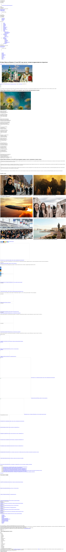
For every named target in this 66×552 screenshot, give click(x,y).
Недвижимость (3, 538)
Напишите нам (4, 516)
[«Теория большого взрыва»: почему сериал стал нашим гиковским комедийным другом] (7, 290)
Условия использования (5, 518)
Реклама (3, 517)
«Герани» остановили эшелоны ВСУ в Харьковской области (8, 494)
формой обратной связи (27, 528)
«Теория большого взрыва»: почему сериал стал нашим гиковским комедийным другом (11, 291)
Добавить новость (2, 10)
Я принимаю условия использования (6, 548)
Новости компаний (7, 32)
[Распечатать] (0, 87)
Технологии (4, 34)
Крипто (6, 41)
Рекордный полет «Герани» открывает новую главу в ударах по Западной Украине (11, 513)
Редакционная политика (5, 520)
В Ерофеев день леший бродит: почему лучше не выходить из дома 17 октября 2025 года (15, 468)
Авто (2, 58)
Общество (4, 27)
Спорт (4, 30)
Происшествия (3, 540)
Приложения (6, 36)
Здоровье (3, 55)
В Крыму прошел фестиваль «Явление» (5, 302)
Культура (4, 25)
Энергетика (6, 40)
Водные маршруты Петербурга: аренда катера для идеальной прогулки (9, 311)
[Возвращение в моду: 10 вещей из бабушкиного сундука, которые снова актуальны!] (7, 281)
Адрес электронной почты (4, 550)
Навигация (3, 0)
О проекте (3, 515)
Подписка (3, 521)
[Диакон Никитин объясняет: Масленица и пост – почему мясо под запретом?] (7, 322)
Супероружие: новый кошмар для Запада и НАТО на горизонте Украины (9, 500)
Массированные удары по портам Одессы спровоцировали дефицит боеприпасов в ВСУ (12, 511)
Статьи (4, 31)
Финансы (3, 54)
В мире (3, 20)
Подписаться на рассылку (4, 551)
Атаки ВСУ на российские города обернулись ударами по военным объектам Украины (11, 503)
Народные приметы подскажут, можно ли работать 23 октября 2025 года (12, 467)
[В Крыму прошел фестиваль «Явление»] (7, 301)
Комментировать (11, 241)
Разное (4, 29)
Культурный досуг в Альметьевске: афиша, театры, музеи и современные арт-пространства (43, 377)
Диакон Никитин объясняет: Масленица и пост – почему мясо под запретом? (10, 331)
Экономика (3, 18)
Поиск (3, 2)
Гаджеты (6, 35)
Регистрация (3, 9)
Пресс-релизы (7, 33)
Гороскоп (4, 24)
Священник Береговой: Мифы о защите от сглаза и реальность (8, 263)
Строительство (3, 543)
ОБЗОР (4, 15)
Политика (3, 19)
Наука (4, 26)
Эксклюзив (4, 43)
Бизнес (6, 39)
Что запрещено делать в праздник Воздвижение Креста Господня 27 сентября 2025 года (14, 469)
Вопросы (3, 522)
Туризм (4, 37)
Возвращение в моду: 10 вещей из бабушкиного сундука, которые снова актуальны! (11, 282)
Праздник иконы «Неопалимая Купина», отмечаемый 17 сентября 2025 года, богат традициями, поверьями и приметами (19, 471)
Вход (1, 9)
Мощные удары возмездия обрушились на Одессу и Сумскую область (9, 505)
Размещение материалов (5, 519)
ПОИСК (3, 16)
